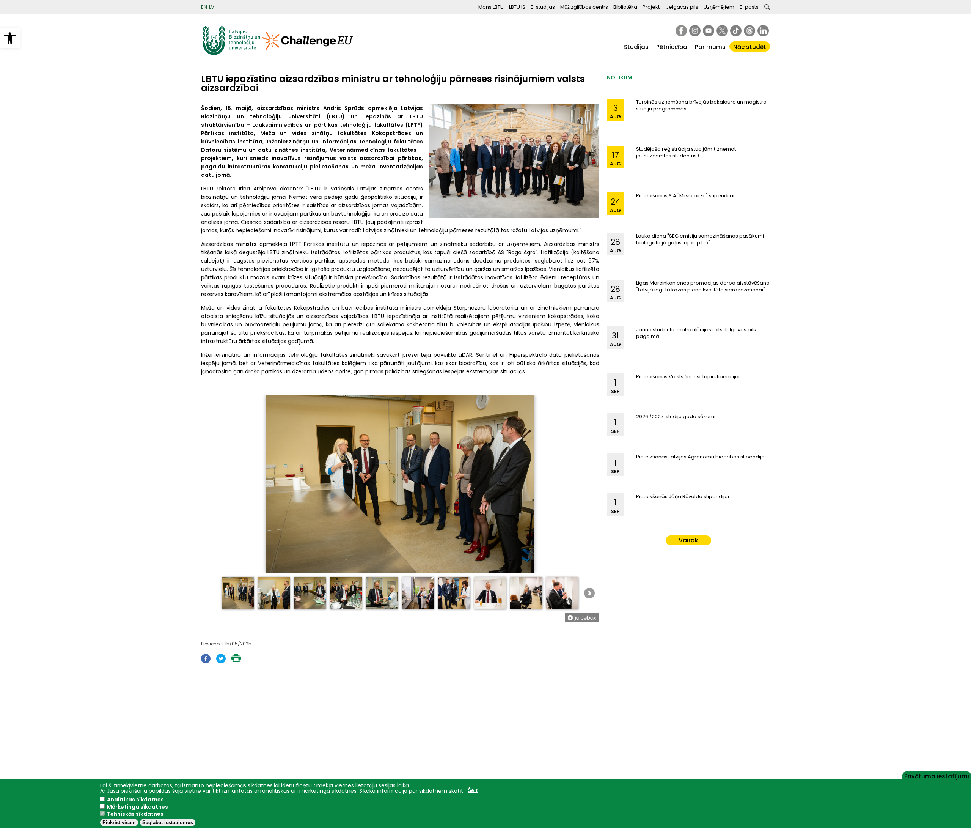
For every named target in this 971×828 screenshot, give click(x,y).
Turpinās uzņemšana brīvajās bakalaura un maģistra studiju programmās (701, 105)
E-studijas (543, 7)
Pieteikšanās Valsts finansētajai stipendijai (688, 376)
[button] (10, 38)
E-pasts (749, 7)
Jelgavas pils (682, 7)
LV (211, 7)
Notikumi (620, 77)
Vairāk (688, 540)
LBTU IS (517, 7)
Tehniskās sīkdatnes (135, 814)
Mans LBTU (491, 7)
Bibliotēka (625, 7)
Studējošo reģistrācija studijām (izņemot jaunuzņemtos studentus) (686, 152)
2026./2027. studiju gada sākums (676, 416)
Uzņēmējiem (719, 7)
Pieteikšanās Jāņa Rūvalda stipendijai (682, 496)
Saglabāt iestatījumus (167, 822)
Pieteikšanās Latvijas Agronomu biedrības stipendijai (701, 456)
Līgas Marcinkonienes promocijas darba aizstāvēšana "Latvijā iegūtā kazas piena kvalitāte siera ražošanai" (703, 286)
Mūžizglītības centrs (584, 7)
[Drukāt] (236, 660)
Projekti (652, 7)
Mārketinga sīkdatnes (137, 807)
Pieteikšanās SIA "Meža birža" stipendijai (685, 195)
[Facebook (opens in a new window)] (206, 661)
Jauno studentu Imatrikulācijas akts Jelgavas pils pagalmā (696, 333)
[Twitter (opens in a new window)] (221, 661)
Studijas (636, 47)
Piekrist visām (119, 822)
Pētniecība (671, 47)
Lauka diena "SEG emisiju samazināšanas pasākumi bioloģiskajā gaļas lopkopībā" (700, 239)
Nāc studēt (749, 47)
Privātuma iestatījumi (936, 775)
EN (204, 7)
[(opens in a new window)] (681, 30)
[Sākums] (231, 53)
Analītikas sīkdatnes (135, 799)
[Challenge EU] (307, 53)
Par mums (710, 47)
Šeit (473, 790)
